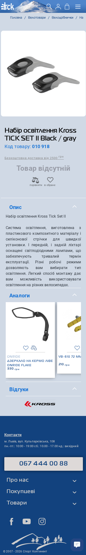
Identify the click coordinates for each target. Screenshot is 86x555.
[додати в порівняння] (34, 348)
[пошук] (49, 8)
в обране (49, 185)
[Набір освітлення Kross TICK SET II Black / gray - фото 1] (43, 73)
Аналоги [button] (19, 295)
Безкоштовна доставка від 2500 (34, 158)
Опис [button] (15, 207)
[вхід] (58, 8)
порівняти (36, 185)
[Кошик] (67, 8)
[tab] (43, 207)
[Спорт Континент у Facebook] (11, 521)
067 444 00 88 (43, 463)
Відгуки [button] (18, 389)
